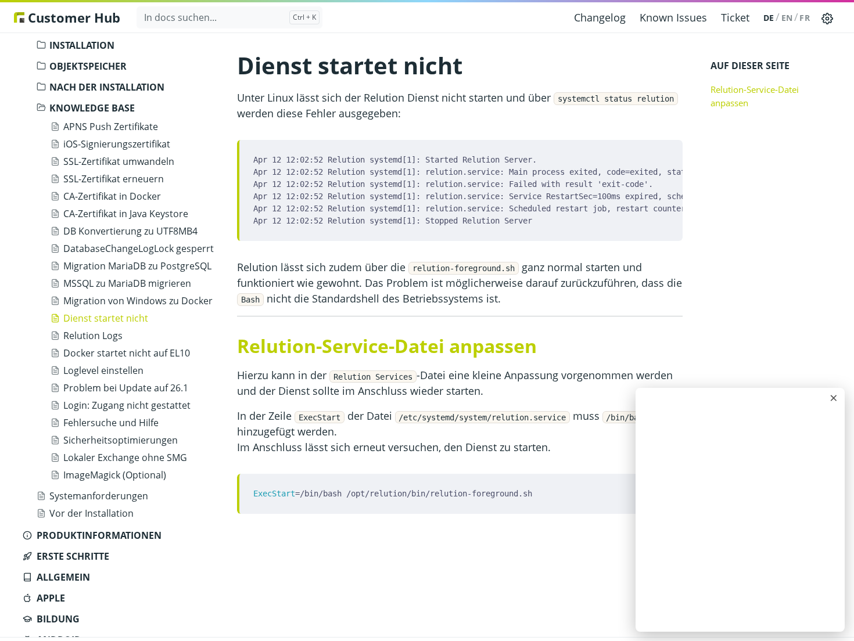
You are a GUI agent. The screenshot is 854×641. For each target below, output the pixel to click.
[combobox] (229, 17)
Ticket (735, 17)
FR (804, 17)
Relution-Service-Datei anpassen (755, 96)
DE (768, 17)
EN (787, 17)
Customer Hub (72, 17)
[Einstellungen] (827, 17)
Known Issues (673, 17)
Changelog (600, 17)
